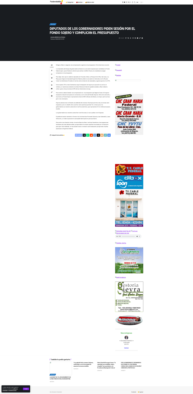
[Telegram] (128, 2)
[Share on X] (128, 38)
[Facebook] (122, 2)
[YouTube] (124, 2)
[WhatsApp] (130, 2)
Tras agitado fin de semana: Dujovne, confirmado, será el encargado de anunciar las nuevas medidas (83, 364)
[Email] (137, 38)
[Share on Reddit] (52, 78)
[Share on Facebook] (126, 38)
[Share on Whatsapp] (130, 38)
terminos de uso (12, 390)
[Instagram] (126, 2)
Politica (53, 24)
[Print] (142, 38)
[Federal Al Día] (56, 2)
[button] (26, 389)
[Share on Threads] (135, 38)
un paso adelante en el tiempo (58, 37)
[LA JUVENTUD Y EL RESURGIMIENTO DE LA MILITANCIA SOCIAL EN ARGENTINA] (61, 368)
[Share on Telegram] (133, 38)
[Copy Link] (140, 38)
